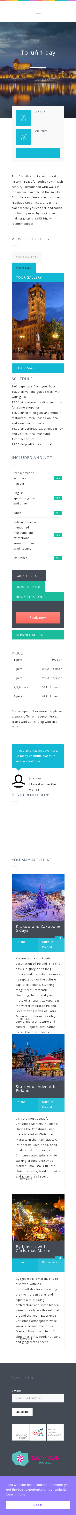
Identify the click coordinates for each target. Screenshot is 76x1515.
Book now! (38, 617)
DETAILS (26, 1019)
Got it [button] (38, 1505)
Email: (16, 1391)
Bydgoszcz (49, 1262)
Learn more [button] (15, 1494)
